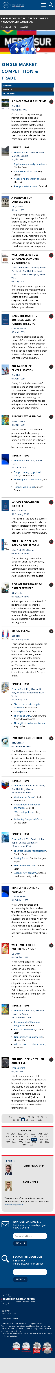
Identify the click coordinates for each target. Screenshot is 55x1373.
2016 (34, 1136)
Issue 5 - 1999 (20, 455)
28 (33, 1117)
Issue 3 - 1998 (20, 780)
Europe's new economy (25, 872)
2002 (34, 1142)
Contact (6, 1311)
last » (40, 1120)
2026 (13, 1134)
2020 (8, 1136)
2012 (14, 1139)
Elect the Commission (24, 1029)
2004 (21, 1142)
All (8, 1134)
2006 (8, 1142)
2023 (33, 1134)
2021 (46, 1134)
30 (42, 1117)
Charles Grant (18, 152)
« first (10, 1117)
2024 (26, 1134)
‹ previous (19, 1117)
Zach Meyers (30, 1182)
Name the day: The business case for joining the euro (24, 319)
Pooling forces (21, 858)
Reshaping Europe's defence (28, 819)
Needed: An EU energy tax (27, 178)
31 (47, 1117)
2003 (27, 1142)
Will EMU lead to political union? (30, 1044)
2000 (47, 1142)
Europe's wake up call (27, 416)
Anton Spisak (6, 27)
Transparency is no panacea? (28, 1036)
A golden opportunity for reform (30, 164)
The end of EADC (22, 715)
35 (27, 1120)
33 (18, 1120)
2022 (39, 1134)
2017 (27, 1136)
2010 (27, 1139)
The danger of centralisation (28, 479)
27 (29, 1117)
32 (14, 1120)
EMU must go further (26, 738)
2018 (21, 1136)
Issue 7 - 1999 (20, 147)
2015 (40, 1136)
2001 (40, 1142)
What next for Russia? (24, 797)
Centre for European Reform (13, 5)
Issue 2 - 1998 (20, 1005)
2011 (21, 1139)
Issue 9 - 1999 (20, 834)
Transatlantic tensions (25, 865)
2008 (40, 1139)
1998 (31, 1144)
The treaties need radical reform (30, 850)
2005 (14, 1142)
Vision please (20, 631)
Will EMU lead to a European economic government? (25, 258)
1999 (24, 1144)
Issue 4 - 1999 (20, 684)
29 (38, 1117)
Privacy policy (9, 1313)
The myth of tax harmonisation (29, 723)
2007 (47, 1139)
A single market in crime (28, 101)
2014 (47, 1136)
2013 (8, 1139)
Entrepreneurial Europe (25, 171)
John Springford (33, 1165)
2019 (14, 1136)
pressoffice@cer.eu (14, 1204)
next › (33, 1120)
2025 (20, 1134)
